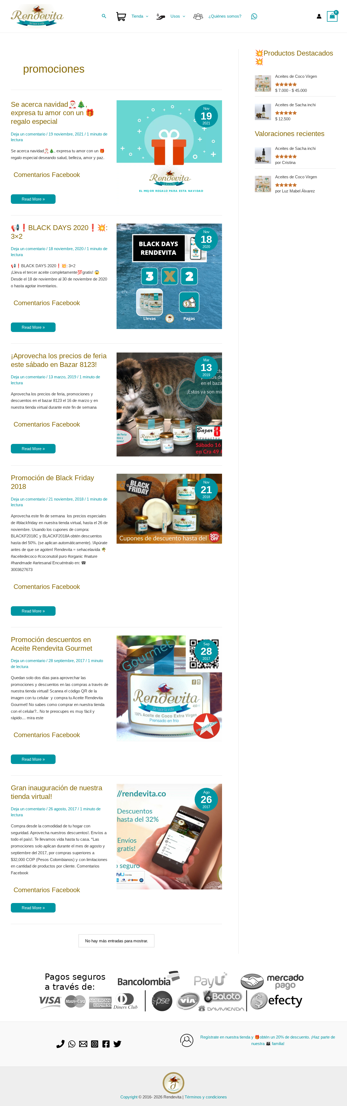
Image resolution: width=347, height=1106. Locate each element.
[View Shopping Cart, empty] (332, 16)
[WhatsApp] (254, 16)
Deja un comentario (28, 134)
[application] (145, 16)
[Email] (83, 1044)
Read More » (33, 200)
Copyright (128, 1097)
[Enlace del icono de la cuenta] (319, 16)
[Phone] (60, 1044)
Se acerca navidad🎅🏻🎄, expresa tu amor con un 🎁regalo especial (52, 113)
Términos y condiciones (206, 1097)
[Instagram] (95, 1044)
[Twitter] (117, 1044)
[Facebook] (106, 1044)
